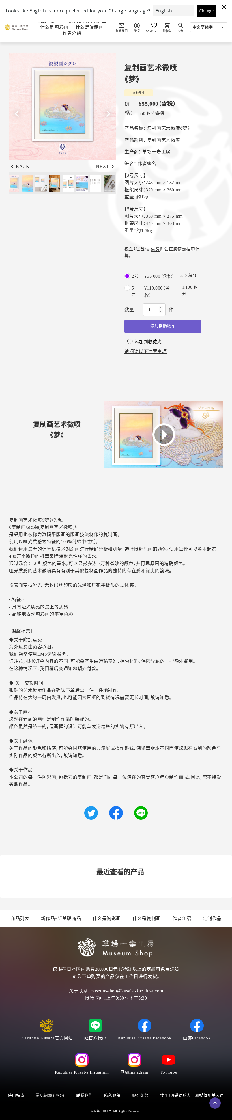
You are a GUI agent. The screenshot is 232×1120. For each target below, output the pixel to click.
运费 (155, 249)
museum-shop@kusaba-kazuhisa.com (126, 991)
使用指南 (16, 1095)
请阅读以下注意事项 (145, 351)
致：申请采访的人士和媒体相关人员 (192, 1095)
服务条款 (140, 1095)
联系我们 (84, 1095)
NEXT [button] (102, 166)
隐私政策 (112, 1095)
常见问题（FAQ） (50, 1095)
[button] (108, 113)
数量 (129, 309)
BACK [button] (23, 166)
